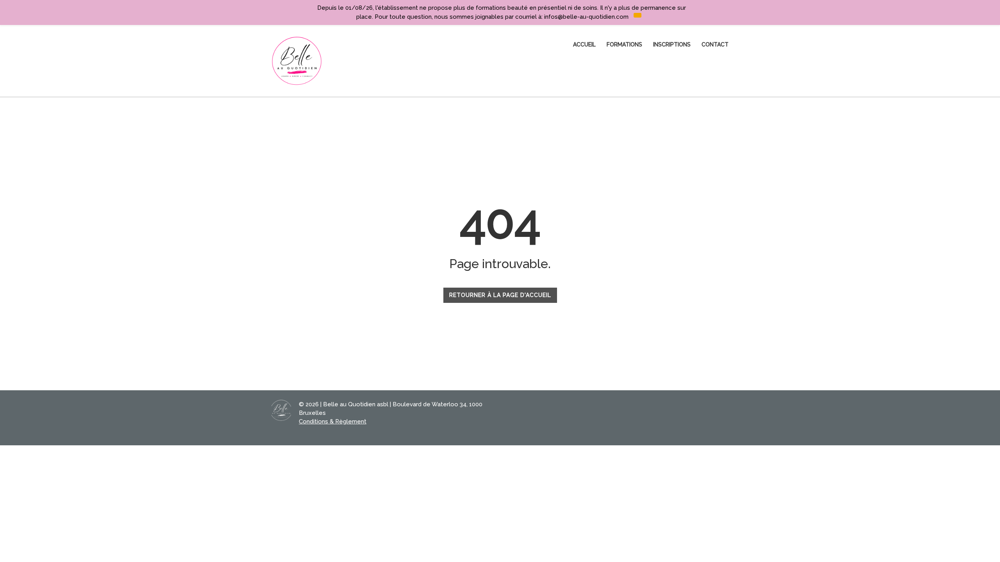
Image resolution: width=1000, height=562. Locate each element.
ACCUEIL (584, 44)
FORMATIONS (624, 44)
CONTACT (715, 44)
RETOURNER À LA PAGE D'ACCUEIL (500, 295)
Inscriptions (672, 44)
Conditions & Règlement (332, 421)
